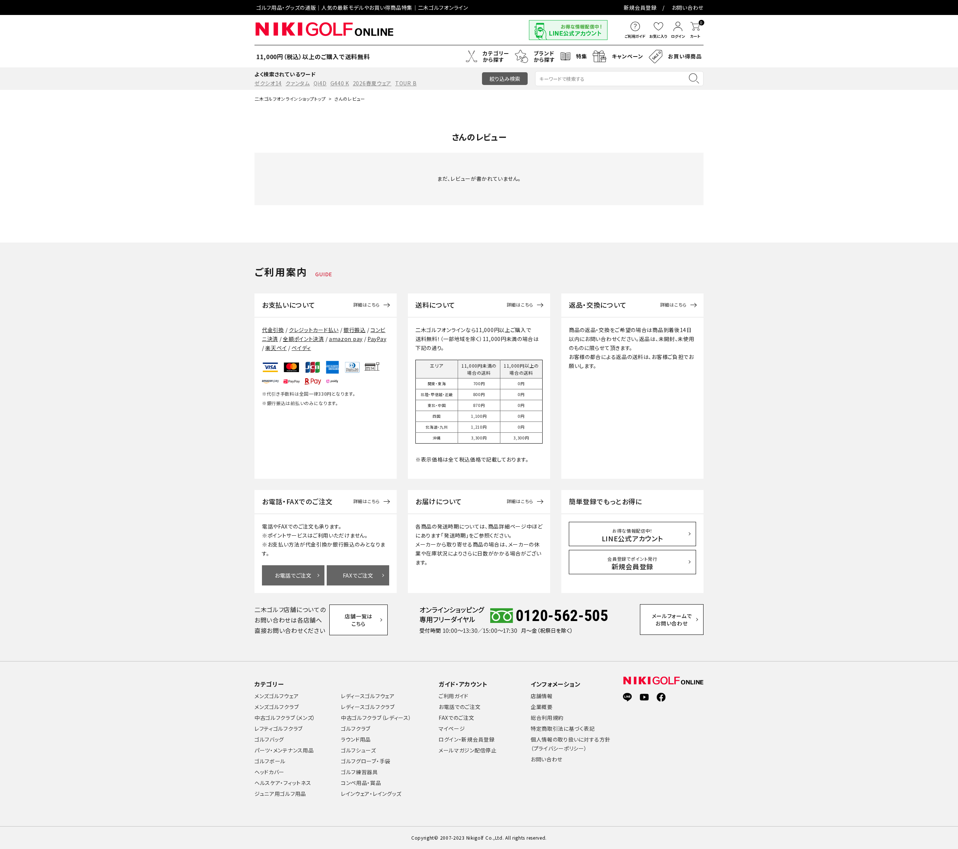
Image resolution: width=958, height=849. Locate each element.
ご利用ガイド (454, 696)
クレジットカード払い (314, 330)
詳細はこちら (366, 305)
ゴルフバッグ (269, 739)
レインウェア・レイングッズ (371, 793)
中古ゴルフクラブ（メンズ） (284, 717)
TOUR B (406, 83)
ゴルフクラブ (355, 728)
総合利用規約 (547, 717)
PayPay (376, 339)
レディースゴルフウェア (368, 696)
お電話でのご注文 (460, 706)
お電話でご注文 (293, 575)
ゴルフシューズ (358, 750)
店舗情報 (542, 696)
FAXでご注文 (358, 575)
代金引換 (273, 330)
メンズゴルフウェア (276, 696)
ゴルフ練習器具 (359, 772)
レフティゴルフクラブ (278, 728)
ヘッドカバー (269, 772)
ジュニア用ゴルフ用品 (280, 793)
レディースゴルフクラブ (368, 706)
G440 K (339, 83)
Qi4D (320, 83)
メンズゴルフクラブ (276, 706)
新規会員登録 (640, 7)
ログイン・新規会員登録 (467, 739)
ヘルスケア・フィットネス (282, 782)
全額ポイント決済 (303, 339)
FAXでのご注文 (457, 717)
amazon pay (346, 339)
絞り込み (504, 78)
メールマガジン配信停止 (468, 750)
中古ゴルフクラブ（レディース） (376, 717)
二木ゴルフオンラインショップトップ (290, 98)
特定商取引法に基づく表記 (563, 728)
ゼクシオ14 (268, 83)
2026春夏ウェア (372, 83)
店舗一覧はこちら (358, 619)
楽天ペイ (276, 348)
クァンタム (298, 83)
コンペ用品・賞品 (361, 782)
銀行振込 (355, 330)
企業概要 (542, 706)
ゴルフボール (270, 761)
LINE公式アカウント (632, 535)
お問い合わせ (688, 7)
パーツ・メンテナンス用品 (284, 750)
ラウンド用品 (356, 739)
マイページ (452, 728)
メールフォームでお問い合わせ (672, 619)
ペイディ (301, 348)
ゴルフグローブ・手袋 (365, 761)
